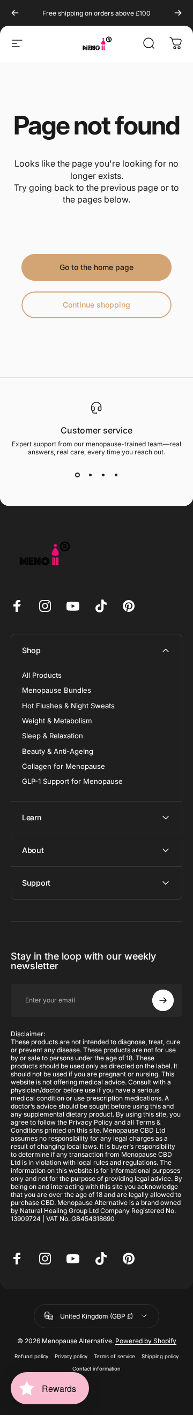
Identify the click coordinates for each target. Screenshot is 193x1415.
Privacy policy (71, 1356)
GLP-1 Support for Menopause (72, 781)
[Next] (178, 13)
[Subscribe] (163, 1000)
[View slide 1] (77, 475)
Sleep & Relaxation (52, 735)
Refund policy (31, 1356)
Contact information (96, 1369)
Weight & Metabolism (57, 720)
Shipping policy (160, 1356)
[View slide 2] (90, 475)
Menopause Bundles (56, 690)
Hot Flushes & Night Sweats (68, 705)
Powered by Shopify (145, 1341)
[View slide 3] (102, 475)
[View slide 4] (115, 475)
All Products (42, 675)
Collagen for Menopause (63, 766)
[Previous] (15, 13)
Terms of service (114, 1356)
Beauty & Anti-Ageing (57, 751)
